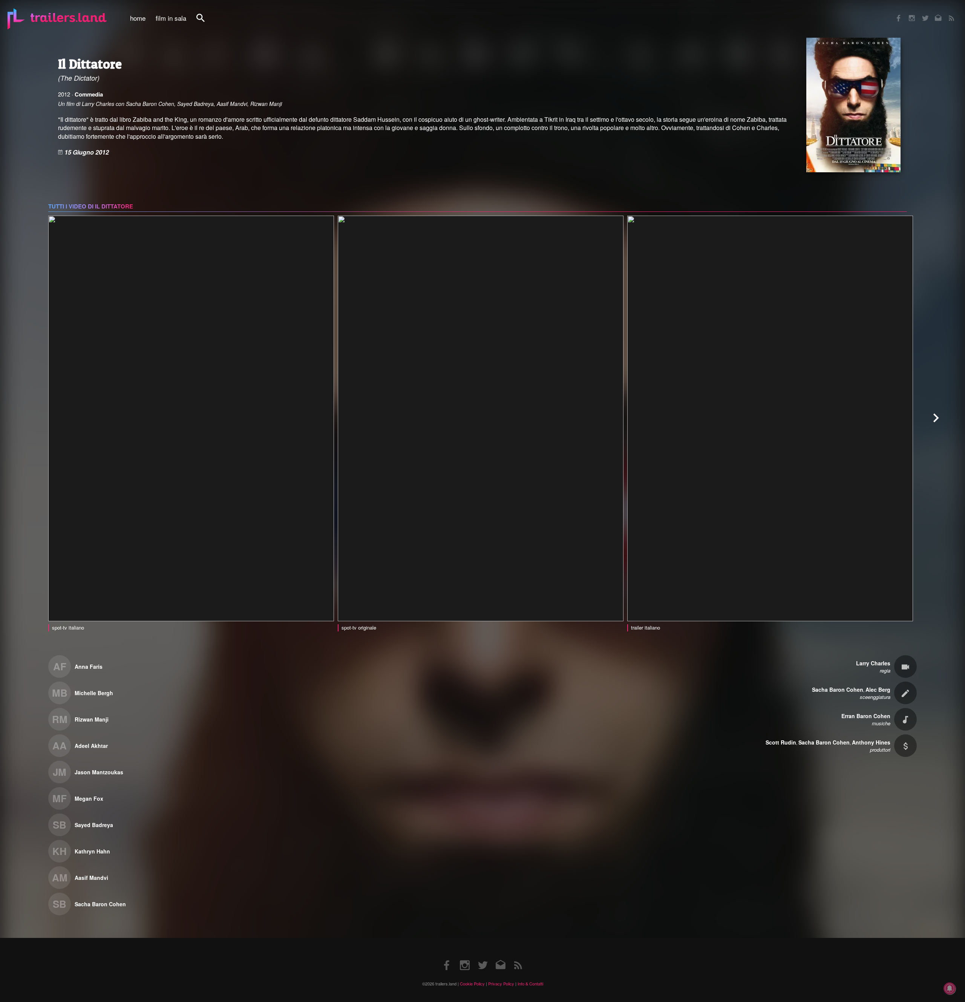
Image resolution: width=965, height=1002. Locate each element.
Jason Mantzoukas (99, 772)
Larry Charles (873, 663)
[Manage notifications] (950, 988)
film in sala (171, 18)
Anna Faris (89, 666)
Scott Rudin (781, 742)
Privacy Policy (501, 984)
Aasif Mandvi (91, 877)
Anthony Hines (871, 742)
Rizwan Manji (92, 719)
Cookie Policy (472, 984)
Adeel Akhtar (91, 745)
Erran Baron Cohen (865, 716)
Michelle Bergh (94, 693)
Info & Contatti (530, 984)
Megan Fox (89, 798)
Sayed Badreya (94, 825)
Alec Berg (877, 689)
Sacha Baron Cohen (100, 904)
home (138, 18)
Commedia (89, 94)
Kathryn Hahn (92, 851)
